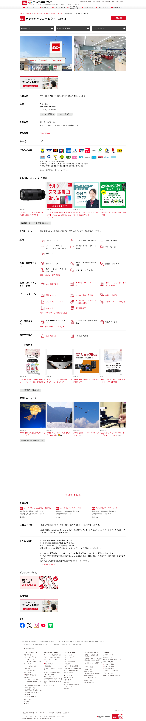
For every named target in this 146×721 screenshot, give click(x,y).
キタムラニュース (68, 672)
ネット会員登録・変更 (108, 1)
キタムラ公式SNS (49, 677)
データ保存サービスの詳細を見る (53, 327)
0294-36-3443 (45, 133)
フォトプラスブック (30, 666)
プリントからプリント (31, 688)
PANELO (26, 703)
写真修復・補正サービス (32, 692)
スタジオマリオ (49, 664)
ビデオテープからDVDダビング (33, 679)
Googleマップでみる (73, 495)
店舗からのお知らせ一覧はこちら (32, 440)
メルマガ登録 (119, 1)
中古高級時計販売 (70, 661)
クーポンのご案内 (49, 674)
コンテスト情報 (88, 680)
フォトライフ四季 (88, 671)
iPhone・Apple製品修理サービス (53, 655)
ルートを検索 (64, 114)
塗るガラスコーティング (50, 659)
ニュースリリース (41, 713)
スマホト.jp (47, 661)
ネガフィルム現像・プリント (33, 661)
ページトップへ (119, 710)
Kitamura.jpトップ (30, 648)
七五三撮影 (48, 666)
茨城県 (53, 13)
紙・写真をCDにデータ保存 (32, 685)
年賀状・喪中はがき (30, 675)
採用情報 (88, 1)
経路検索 (119, 18)
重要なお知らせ (68, 682)
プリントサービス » (30, 652)
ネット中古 (68, 659)
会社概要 (82, 1)
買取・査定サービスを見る (50, 275)
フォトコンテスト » (90, 678)
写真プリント (27, 655)
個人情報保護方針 (28, 713)
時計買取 (67, 664)
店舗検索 (28, 13)
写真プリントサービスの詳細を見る (53, 313)
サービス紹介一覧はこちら (30, 390)
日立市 (60, 13)
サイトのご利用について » (111, 675)
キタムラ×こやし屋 (49, 685)
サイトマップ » (108, 673)
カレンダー (27, 694)
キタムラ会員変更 (109, 666)
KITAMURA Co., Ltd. (33, 718)
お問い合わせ (96, 1)
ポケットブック (29, 668)
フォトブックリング (30, 670)
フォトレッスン (88, 669)
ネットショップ (68, 655)
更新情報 (66, 688)
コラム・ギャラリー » (90, 652)
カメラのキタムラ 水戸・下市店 (70, 508)
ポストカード (27, 672)
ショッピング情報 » (70, 652)
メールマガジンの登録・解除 (52, 672)
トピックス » (68, 680)
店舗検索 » (106, 652)
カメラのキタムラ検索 (41, 13)
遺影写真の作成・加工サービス (33, 690)
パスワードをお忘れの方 (111, 671)
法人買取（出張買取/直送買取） (73, 668)
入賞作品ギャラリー (89, 682)
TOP (21, 13)
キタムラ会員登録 (109, 664)
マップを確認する (48, 114)
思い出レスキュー (29, 677)
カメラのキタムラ (108, 655)
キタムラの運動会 (88, 667)
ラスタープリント (30, 659)
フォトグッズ (27, 699)
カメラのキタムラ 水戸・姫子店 (106, 508)
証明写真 (26, 701)
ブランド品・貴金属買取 (71, 666)
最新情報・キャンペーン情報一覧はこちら (35, 223)
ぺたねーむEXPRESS (30, 697)
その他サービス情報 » (51, 652)
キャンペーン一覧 (68, 677)
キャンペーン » (68, 675)
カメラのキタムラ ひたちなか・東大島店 (37, 508)
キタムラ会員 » (108, 662)
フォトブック (27, 664)
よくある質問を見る (47, 564)
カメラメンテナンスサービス (52, 657)
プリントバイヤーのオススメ (71, 670)
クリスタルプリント (30, 657)
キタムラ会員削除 (109, 668)
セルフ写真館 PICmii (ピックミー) (53, 679)
